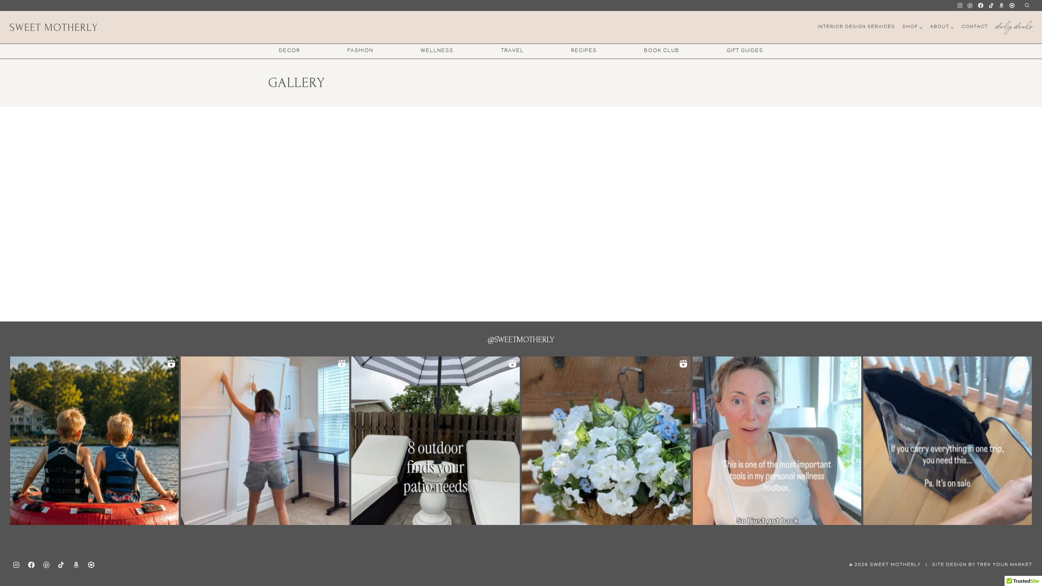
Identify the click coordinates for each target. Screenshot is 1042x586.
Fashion (360, 51)
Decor (289, 51)
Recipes (584, 51)
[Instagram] (959, 5)
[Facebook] (981, 5)
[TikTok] (991, 5)
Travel (512, 51)
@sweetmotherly (521, 339)
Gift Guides (745, 51)
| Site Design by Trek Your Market (978, 565)
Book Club (661, 51)
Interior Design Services (856, 27)
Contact (974, 27)
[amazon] (76, 564)
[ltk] (1012, 5)
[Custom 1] (1001, 5)
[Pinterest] (970, 5)
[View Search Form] (1026, 5)
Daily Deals (1014, 25)
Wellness (436, 51)
